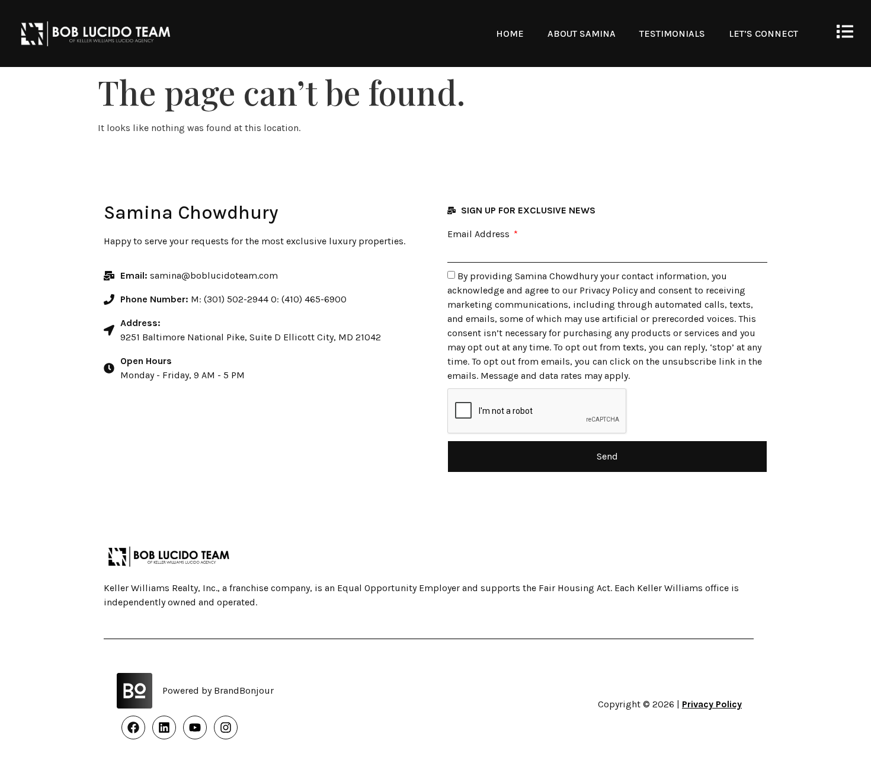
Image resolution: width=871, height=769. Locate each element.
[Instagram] (226, 727)
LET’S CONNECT (763, 33)
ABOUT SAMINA (581, 33)
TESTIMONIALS (672, 33)
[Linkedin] (164, 727)
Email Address (479, 234)
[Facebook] (133, 727)
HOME (510, 33)
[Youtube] (195, 727)
